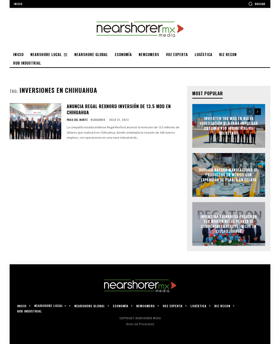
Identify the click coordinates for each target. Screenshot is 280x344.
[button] (256, 4)
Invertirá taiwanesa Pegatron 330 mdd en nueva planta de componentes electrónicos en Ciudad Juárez (229, 224)
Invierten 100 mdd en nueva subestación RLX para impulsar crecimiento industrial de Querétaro (229, 126)
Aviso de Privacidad (140, 324)
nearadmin (98, 120)
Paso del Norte (77, 119)
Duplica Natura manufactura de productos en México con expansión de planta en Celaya (228, 174)
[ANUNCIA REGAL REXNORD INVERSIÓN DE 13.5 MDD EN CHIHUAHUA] (35, 121)
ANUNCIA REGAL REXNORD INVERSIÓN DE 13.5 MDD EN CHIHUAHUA (119, 109)
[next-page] (257, 111)
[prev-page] (250, 111)
